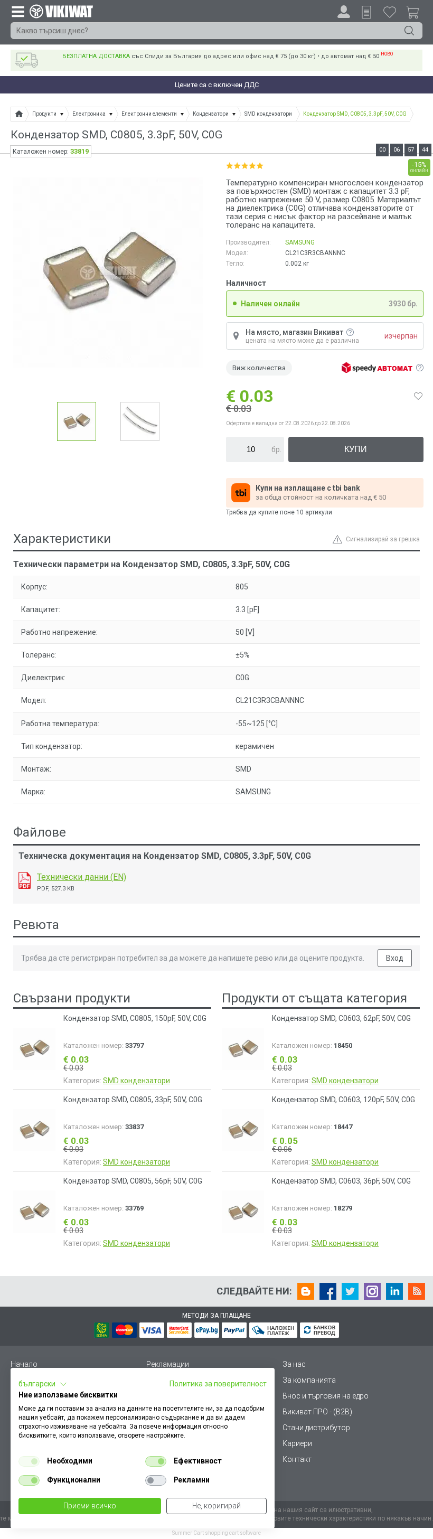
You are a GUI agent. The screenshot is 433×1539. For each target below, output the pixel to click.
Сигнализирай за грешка (383, 539)
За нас (294, 1364)
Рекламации (167, 1364)
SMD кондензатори (136, 1080)
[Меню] (17, 11)
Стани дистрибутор (316, 1427)
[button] (42, 1384)
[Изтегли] (24, 880)
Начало (24, 1364)
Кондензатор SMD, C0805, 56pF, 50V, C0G (132, 1181)
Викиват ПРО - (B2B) (317, 1411)
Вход (394, 958)
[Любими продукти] (389, 11)
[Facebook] (327, 1291)
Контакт (297, 1459)
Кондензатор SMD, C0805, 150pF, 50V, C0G (134, 1018)
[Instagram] (372, 1291)
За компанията (309, 1380)
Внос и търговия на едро (326, 1396)
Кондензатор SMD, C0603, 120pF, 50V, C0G (343, 1099)
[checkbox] (29, 1461)
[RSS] (416, 1291)
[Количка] (416, 14)
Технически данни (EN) (81, 877)
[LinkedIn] (394, 1291)
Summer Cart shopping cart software (216, 1533)
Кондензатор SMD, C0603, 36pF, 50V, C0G (341, 1181)
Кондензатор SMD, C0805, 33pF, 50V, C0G (132, 1099)
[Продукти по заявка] (366, 12)
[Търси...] (409, 30)
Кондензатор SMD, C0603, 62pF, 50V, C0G (341, 1018)
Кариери (297, 1443)
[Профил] (343, 11)
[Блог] (305, 1291)
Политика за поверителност (218, 1384)
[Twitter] (350, 1291)
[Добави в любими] (418, 396)
